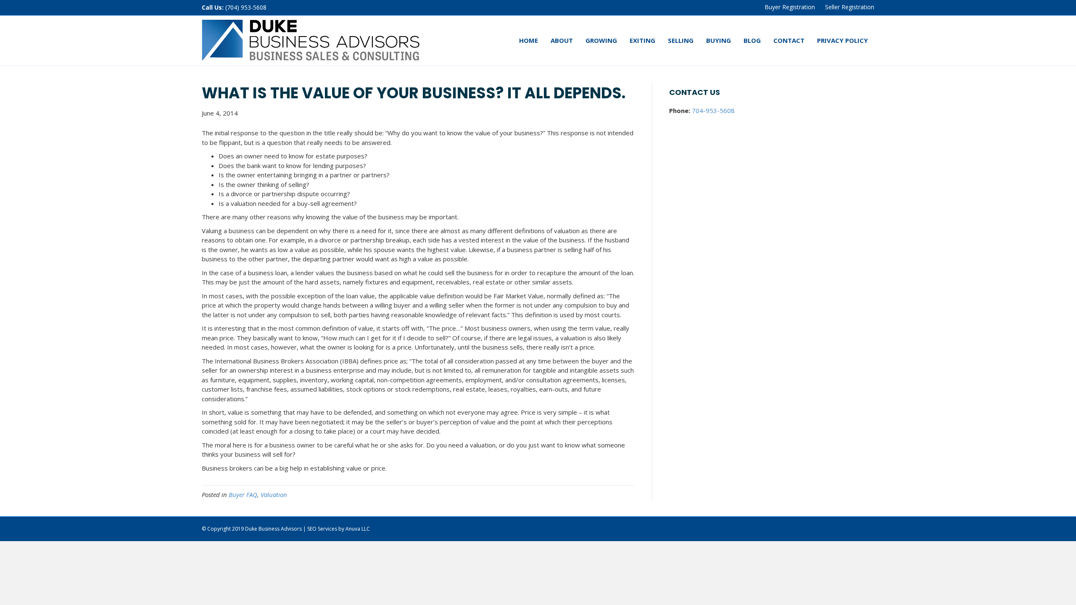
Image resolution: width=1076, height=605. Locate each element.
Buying (718, 40)
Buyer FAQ (243, 494)
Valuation (274, 494)
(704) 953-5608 (245, 7)
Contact (788, 40)
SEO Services (322, 528)
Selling (681, 40)
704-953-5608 (713, 110)
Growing (601, 40)
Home (528, 40)
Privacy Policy (842, 40)
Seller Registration (849, 7)
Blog (752, 40)
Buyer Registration (790, 7)
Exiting (642, 40)
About (562, 40)
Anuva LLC (357, 528)
